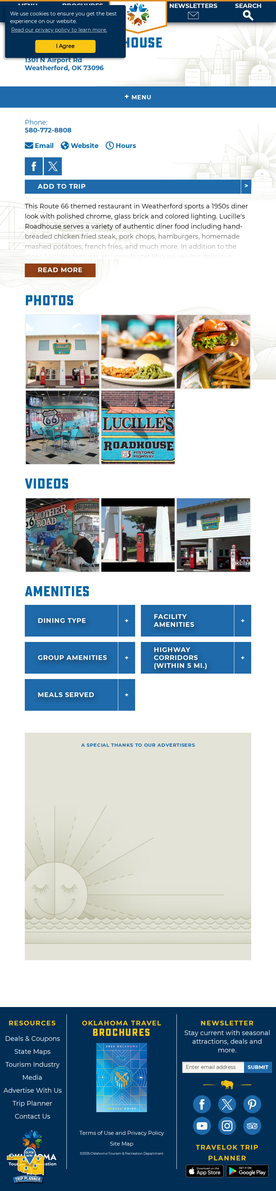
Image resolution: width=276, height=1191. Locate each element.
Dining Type (62, 621)
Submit (258, 1067)
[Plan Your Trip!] (26, 1166)
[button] (248, 11)
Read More (60, 270)
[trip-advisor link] (252, 1126)
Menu (138, 97)
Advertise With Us (32, 1091)
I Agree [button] (65, 46)
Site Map (121, 1143)
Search (248, 6)
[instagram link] (227, 1126)
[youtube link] (202, 1126)
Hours (126, 146)
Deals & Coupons (32, 1039)
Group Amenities (72, 658)
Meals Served (66, 695)
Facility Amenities (174, 621)
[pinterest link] (252, 1104)
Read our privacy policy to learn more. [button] (59, 30)
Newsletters (193, 6)
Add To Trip (62, 186)
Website (84, 146)
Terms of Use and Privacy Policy (121, 1132)
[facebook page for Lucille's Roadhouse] (34, 166)
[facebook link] (202, 1104)
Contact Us (32, 1116)
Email (44, 146)
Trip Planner (32, 1103)
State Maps (32, 1052)
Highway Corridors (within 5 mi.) (180, 658)
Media (32, 1078)
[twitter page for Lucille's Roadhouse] (53, 166)
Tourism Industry (32, 1065)
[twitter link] (227, 1104)
